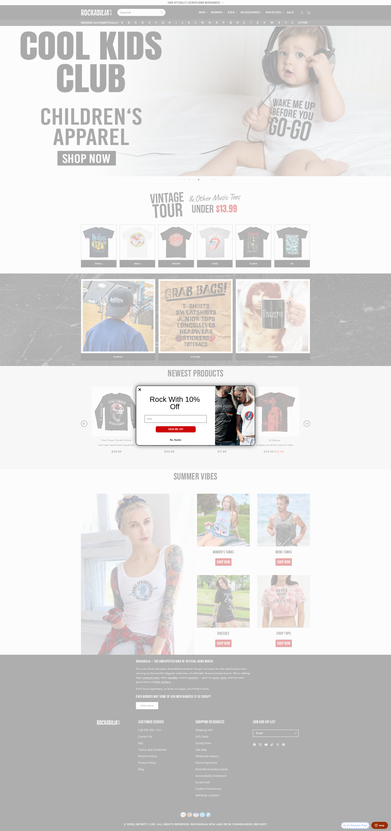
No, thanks (175, 440)
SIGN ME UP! (175, 429)
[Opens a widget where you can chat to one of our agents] (379, 825)
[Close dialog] (139, 389)
